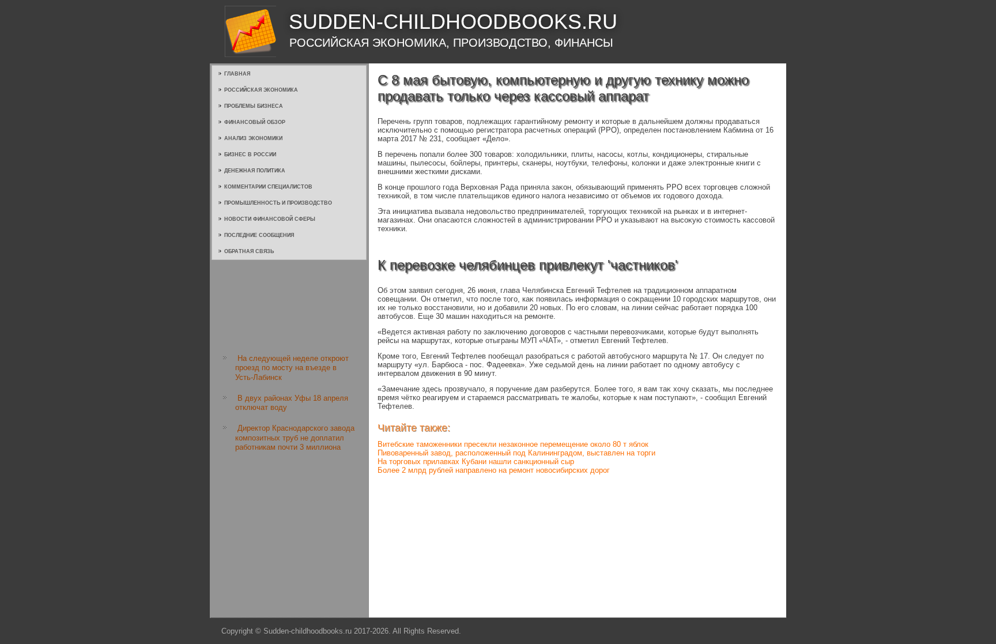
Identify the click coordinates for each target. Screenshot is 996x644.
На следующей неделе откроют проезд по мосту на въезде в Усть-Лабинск (292, 368)
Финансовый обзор (254, 122)
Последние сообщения (259, 235)
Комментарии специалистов (268, 187)
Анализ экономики (253, 138)
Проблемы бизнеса (253, 106)
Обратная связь (249, 251)
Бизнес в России (250, 154)
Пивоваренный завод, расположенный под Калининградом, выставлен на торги (516, 453)
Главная (237, 74)
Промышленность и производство (278, 203)
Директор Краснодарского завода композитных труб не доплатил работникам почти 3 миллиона (294, 437)
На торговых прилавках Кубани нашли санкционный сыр (476, 461)
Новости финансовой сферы (269, 219)
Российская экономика (261, 90)
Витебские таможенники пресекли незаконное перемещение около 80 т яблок (513, 444)
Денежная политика (254, 171)
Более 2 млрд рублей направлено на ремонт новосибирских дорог (494, 470)
